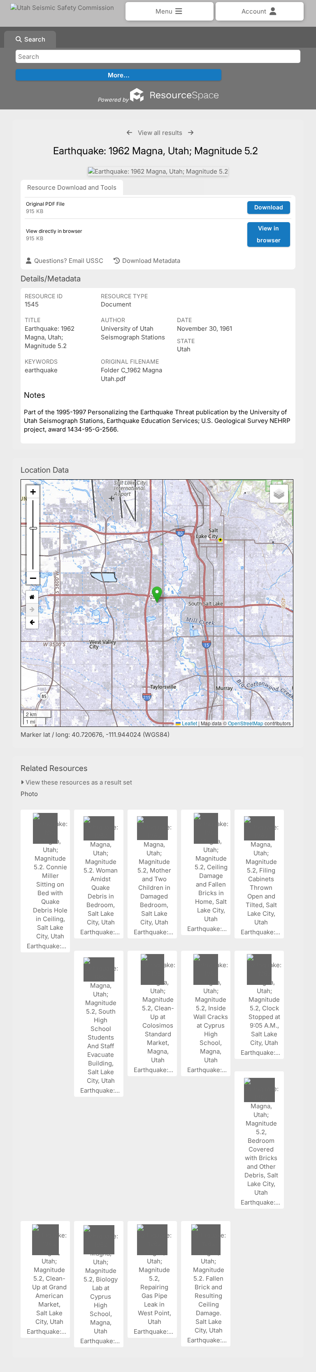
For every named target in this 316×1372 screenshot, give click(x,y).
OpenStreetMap (245, 723)
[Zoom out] (33, 578)
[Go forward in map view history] (32, 610)
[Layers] (279, 494)
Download (268, 207)
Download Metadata (150, 261)
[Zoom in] (33, 491)
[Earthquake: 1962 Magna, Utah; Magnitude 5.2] (158, 171)
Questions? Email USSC (68, 261)
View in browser (269, 234)
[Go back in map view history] (32, 622)
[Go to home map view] (32, 597)
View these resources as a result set (78, 782)
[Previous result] (129, 133)
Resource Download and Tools (71, 187)
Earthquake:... (47, 946)
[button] (157, 594)
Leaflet (189, 723)
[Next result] (190, 133)
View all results (160, 133)
